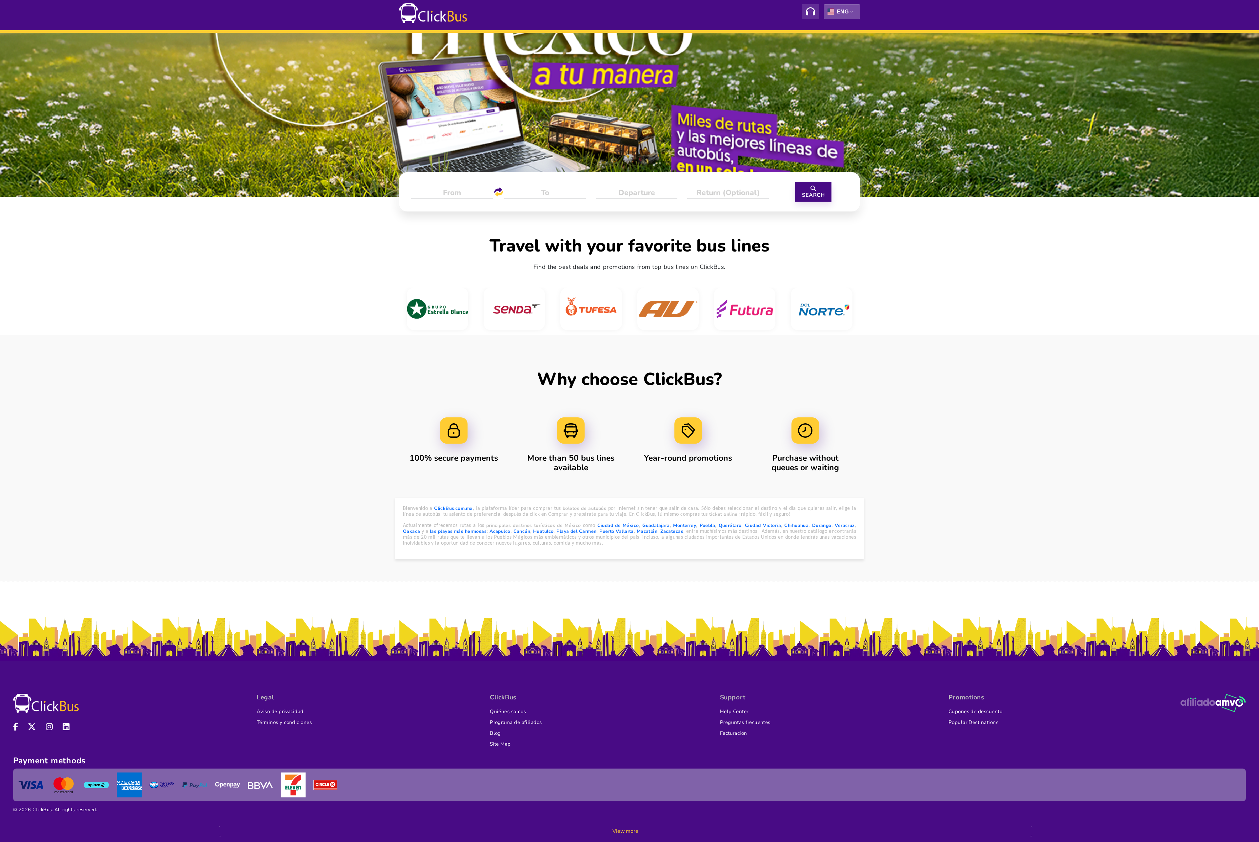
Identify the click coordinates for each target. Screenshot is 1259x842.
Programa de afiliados (516, 722)
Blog (495, 733)
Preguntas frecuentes (745, 722)
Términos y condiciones (284, 722)
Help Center (734, 711)
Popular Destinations (973, 722)
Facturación (733, 733)
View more (625, 831)
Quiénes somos (508, 711)
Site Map (500, 744)
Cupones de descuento (975, 711)
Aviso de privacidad (280, 711)
